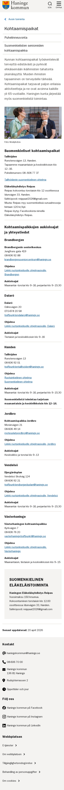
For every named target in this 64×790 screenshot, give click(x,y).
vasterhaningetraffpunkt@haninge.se (25, 536)
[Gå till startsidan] (15, 8)
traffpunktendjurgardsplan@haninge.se (26, 484)
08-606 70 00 (15, 662)
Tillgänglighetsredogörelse (17, 763)
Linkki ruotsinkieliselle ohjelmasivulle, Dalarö (29, 326)
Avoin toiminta (17, 19)
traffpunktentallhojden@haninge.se (24, 366)
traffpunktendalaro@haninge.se (22, 315)
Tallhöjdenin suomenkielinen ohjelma (25, 179)
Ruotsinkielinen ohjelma (18, 377)
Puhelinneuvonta (15, 37)
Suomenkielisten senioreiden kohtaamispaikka (24, 48)
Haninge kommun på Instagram (24, 716)
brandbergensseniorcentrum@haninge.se (27, 259)
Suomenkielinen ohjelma (18, 381)
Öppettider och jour (18, 689)
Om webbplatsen (12, 754)
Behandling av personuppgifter (19, 772)
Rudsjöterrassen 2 (17, 680)
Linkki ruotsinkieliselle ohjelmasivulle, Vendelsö (31, 495)
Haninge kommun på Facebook (24, 707)
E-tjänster (7, 745)
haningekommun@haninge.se (23, 653)
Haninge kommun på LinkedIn (23, 725)
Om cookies (9, 780)
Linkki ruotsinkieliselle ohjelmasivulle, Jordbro (30, 444)
